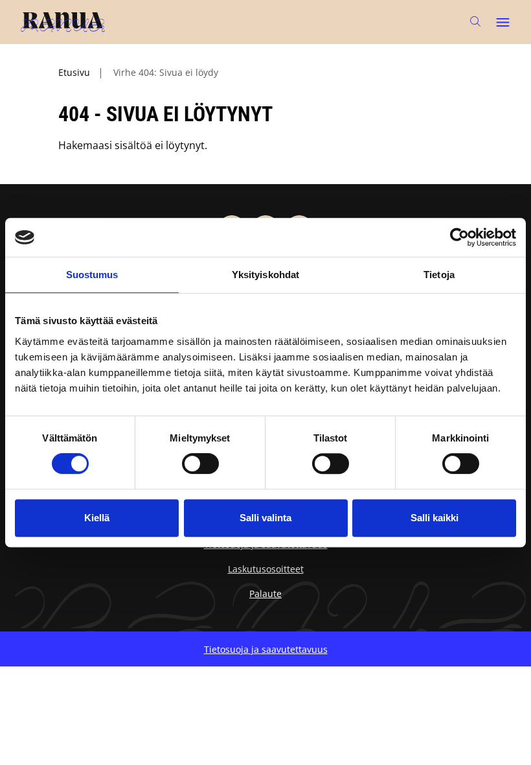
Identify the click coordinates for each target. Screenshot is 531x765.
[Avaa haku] (475, 21)
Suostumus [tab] (92, 274)
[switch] (200, 463)
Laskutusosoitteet (266, 569)
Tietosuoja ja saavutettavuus (266, 649)
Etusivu (74, 72)
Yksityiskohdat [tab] (265, 274)
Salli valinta (265, 517)
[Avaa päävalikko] (502, 22)
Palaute (265, 593)
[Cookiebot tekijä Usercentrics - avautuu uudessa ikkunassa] (459, 237)
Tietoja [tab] (439, 274)
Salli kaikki (434, 517)
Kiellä (96, 517)
